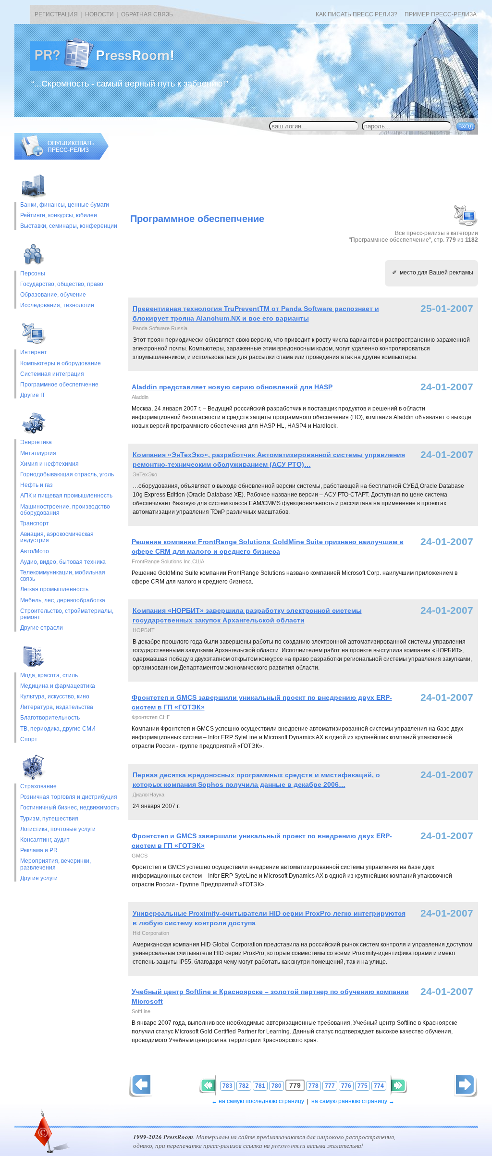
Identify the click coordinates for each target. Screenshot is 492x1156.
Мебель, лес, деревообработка (62, 600)
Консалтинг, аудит (45, 840)
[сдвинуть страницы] (207, 1085)
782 (244, 1085)
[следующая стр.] (140, 1085)
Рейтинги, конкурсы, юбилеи (58, 215)
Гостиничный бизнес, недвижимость (69, 808)
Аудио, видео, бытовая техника (63, 562)
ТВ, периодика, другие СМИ (58, 729)
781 (260, 1085)
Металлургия (38, 453)
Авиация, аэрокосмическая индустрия (57, 537)
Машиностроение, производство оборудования (65, 510)
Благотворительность (50, 718)
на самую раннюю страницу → (352, 1101)
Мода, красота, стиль (49, 675)
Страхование (38, 786)
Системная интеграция (52, 374)
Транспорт (34, 524)
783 (227, 1085)
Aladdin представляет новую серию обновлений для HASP (232, 387)
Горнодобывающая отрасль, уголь (67, 475)
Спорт (28, 739)
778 (313, 1085)
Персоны (32, 274)
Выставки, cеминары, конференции (68, 226)
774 (379, 1085)
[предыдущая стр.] (466, 1085)
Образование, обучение (53, 295)
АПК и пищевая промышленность (66, 496)
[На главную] (109, 68)
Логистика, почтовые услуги (58, 829)
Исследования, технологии (57, 305)
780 (276, 1085)
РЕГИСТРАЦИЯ (56, 14)
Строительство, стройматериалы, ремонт (66, 614)
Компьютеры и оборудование (60, 363)
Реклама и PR (39, 850)
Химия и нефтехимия (49, 464)
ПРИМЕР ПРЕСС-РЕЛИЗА (441, 14)
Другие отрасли (41, 628)
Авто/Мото (34, 551)
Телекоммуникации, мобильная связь (62, 576)
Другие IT (32, 395)
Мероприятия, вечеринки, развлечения (55, 864)
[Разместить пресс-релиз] (61, 157)
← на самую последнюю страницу (257, 1101)
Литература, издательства (56, 707)
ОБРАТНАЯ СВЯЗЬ (147, 14)
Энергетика (36, 442)
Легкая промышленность (54, 589)
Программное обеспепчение (59, 385)
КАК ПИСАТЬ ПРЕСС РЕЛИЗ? (356, 14)
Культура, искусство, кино (54, 697)
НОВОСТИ (99, 14)
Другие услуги (39, 878)
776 (346, 1085)
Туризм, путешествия (49, 819)
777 (330, 1085)
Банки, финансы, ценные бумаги (64, 205)
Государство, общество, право (61, 284)
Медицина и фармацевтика (57, 686)
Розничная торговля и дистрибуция (68, 797)
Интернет (33, 352)
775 (362, 1085)
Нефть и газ (36, 485)
